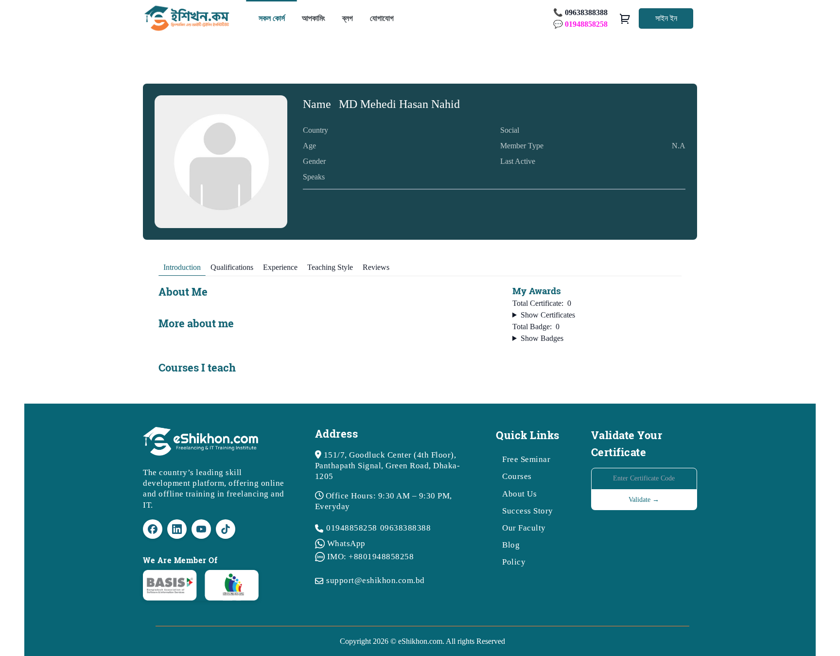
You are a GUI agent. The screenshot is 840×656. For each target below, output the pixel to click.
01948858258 (351, 527)
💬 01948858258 (580, 24)
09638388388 (405, 527)
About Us (519, 493)
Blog (511, 545)
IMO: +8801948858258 (370, 556)
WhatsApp (346, 543)
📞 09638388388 (580, 12)
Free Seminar (526, 459)
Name (317, 104)
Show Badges (542, 338)
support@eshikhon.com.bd (375, 580)
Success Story (527, 510)
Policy (513, 562)
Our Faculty (524, 527)
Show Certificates (548, 315)
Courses (517, 476)
